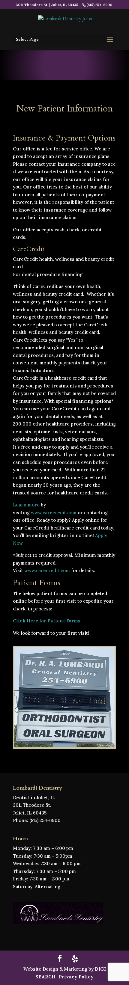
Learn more (26, 505)
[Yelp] (75, 959)
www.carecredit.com (53, 512)
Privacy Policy (76, 977)
